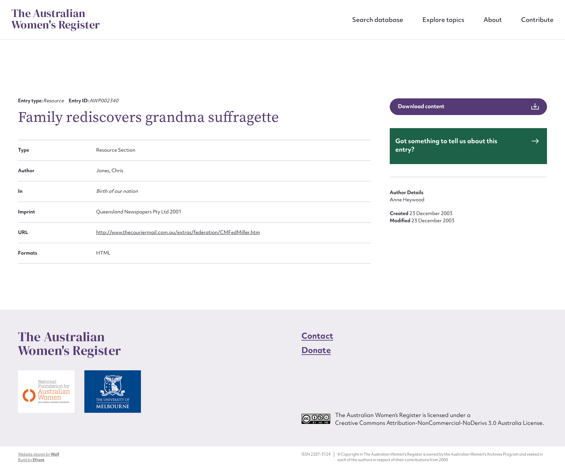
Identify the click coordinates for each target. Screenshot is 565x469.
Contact (317, 335)
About (493, 19)
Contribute (537, 19)
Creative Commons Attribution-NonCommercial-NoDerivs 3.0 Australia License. (439, 423)
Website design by (38, 454)
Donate (316, 350)
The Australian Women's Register (55, 19)
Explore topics (443, 19)
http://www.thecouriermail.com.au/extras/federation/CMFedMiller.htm (178, 232)
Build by (31, 459)
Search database (377, 19)
